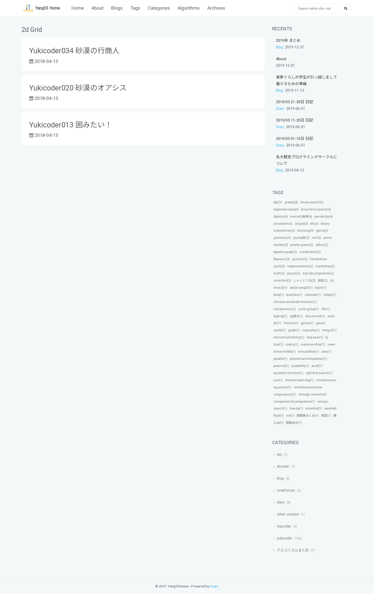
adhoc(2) (321, 245)
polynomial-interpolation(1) (308, 359)
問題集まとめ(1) (308, 415)
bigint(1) (320, 287)
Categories (159, 8)
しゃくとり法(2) (304, 280)
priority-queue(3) (301, 245)
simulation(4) (283, 224)
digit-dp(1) (280, 316)
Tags (135, 8)
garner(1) (307, 323)
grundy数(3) (301, 238)
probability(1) (300, 366)
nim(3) (316, 238)
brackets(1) (294, 295)
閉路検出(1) (294, 423)
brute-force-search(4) (316, 209)
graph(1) (294, 330)
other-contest (288, 514)
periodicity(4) (323, 216)
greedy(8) (291, 202)
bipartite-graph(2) (285, 252)
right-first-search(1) (319, 373)
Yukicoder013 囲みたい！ (70, 125)
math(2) (279, 273)
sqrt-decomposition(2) (318, 273)
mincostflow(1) (308, 351)
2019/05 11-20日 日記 (294, 120)
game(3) (322, 230)
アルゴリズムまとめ (293, 550)
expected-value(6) (286, 209)
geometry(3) (282, 238)
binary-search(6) (311, 202)
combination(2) (310, 252)
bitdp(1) (279, 295)
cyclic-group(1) (308, 309)
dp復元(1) (296, 316)
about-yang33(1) (301, 287)
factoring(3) (305, 230)
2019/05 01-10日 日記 (294, 138)
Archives (216, 8)
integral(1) (329, 330)
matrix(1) (292, 344)
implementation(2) (300, 266)
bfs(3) (314, 224)
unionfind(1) (313, 408)
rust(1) (278, 380)
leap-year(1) (315, 337)
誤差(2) (323, 280)
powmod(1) (281, 366)
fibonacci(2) (282, 259)
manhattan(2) (325, 266)
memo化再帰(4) (301, 216)
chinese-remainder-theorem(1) (295, 302)
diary (280, 109)
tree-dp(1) (296, 408)
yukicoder (284, 538)
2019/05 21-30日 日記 (294, 102)
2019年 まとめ (288, 40)
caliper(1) (329, 295)
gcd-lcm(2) (300, 259)
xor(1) (290, 415)
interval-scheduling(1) (289, 337)
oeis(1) (326, 351)
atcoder (283, 466)
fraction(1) (291, 323)
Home (77, 8)
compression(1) (285, 309)
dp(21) (278, 202)
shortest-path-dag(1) (299, 380)
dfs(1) (325, 309)
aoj (279, 454)
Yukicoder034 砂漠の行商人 (74, 50)
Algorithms (189, 8)
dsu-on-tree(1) (315, 316)
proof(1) (317, 366)
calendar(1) (313, 295)
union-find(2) (282, 280)
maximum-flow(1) (313, 344)
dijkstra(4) (281, 216)
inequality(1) (311, 330)
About (98, 8)
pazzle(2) (293, 273)
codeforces (286, 490)
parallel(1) (280, 359)
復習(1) (326, 415)
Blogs (117, 8)
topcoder (284, 526)
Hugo (214, 586)
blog (280, 47)
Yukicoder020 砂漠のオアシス (78, 88)
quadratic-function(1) (288, 373)
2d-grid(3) (301, 224)
